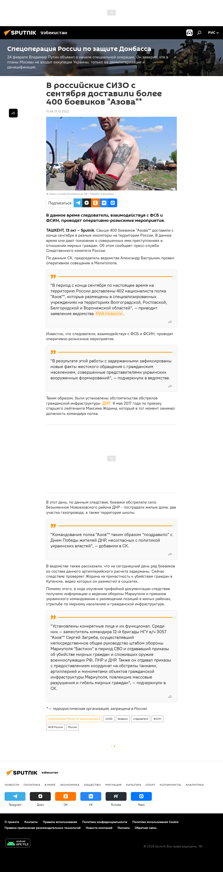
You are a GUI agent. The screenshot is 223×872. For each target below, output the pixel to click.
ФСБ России (55, 727)
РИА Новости (109, 313)
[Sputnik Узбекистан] (21, 36)
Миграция (113, 785)
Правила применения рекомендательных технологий (43, 828)
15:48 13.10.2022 (57, 111)
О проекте (12, 822)
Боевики (123, 718)
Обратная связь (146, 828)
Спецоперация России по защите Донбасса (74, 718)
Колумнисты (170, 785)
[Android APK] (18, 843)
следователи (140, 718)
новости (12, 785)
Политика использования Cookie (155, 822)
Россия (72, 727)
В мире (50, 785)
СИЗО (109, 718)
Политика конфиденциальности (104, 822)
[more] (170, 321)
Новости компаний (99, 828)
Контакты (31, 822)
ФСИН (157, 718)
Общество (92, 785)
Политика (32, 785)
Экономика (69, 785)
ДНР (106, 403)
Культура (133, 785)
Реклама (124, 828)
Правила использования (60, 822)
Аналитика (195, 785)
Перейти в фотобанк (102, 193)
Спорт (150, 785)
